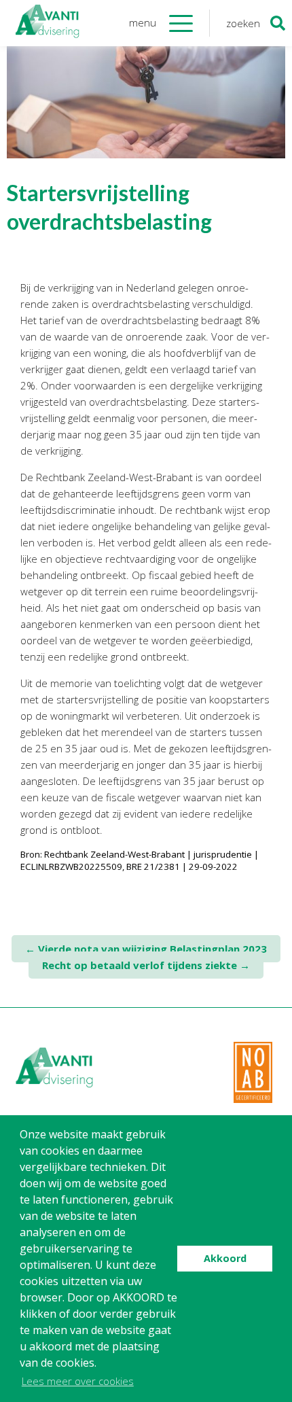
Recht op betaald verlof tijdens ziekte (146, 965)
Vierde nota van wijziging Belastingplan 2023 (146, 949)
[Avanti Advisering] (47, 23)
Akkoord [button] (225, 1258)
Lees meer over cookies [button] (78, 1381)
